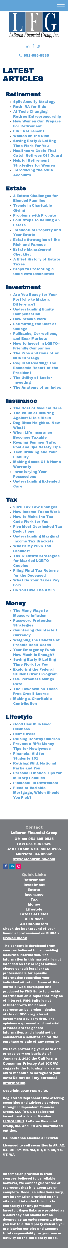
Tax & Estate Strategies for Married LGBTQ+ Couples (36, 561)
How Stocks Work (29, 319)
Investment (34, 885)
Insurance (34, 894)
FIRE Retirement (28, 131)
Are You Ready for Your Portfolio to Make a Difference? (35, 299)
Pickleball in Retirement (36, 783)
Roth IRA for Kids (29, 107)
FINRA (9, 1121)
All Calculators (34, 924)
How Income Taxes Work (36, 512)
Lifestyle (34, 909)
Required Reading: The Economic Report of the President (35, 368)
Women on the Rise (31, 136)
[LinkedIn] (27, 46)
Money (34, 904)
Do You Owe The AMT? (34, 590)
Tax (34, 899)
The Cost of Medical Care (37, 408)
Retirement (34, 880)
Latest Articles (34, 914)
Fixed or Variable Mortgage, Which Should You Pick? (36, 792)
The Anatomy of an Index (37, 387)
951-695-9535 (36, 55)
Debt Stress (24, 734)
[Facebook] (33, 46)
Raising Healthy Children (36, 739)
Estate (34, 890)
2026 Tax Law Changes (35, 507)
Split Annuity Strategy (34, 102)
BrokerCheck (15, 938)
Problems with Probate (34, 215)
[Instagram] (38, 46)
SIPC (19, 1121)
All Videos (34, 919)
